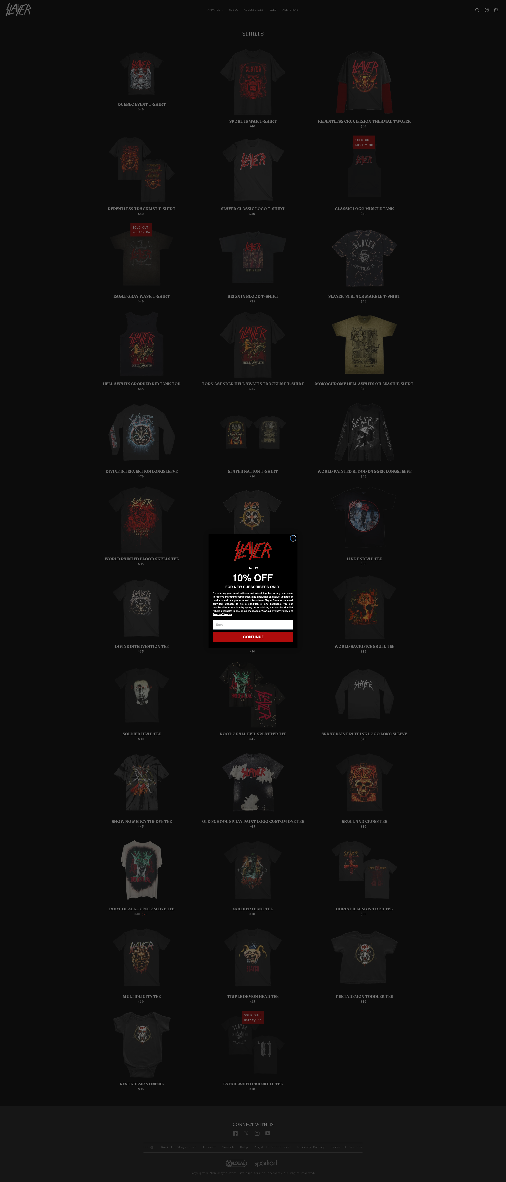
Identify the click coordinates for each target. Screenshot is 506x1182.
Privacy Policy (280, 611)
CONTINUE (253, 637)
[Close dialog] (293, 538)
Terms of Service (222, 614)
